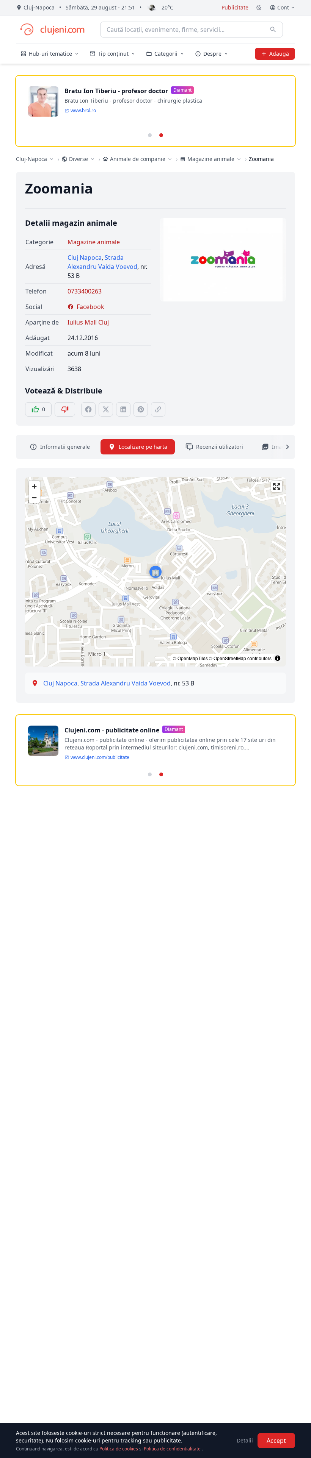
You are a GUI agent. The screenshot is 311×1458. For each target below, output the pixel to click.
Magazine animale (94, 242)
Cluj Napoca (85, 257)
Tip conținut (113, 53)
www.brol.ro (83, 111)
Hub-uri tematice (50, 53)
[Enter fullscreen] (276, 486)
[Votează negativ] (65, 409)
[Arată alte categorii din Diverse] (92, 159)
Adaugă (279, 53)
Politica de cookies (119, 1449)
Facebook (90, 307)
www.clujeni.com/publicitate (100, 757)
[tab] (150, 135)
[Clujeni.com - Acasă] (52, 29)
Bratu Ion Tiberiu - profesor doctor (116, 91)
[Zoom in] (34, 486)
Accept (276, 1440)
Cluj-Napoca (31, 158)
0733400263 (85, 291)
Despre (212, 53)
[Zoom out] (34, 497)
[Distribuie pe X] (106, 409)
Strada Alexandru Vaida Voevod (125, 683)
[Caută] (273, 29)
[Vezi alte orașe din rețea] (51, 159)
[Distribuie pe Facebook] (88, 409)
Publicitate (234, 7)
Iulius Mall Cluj (88, 322)
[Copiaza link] (158, 409)
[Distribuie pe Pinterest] (141, 409)
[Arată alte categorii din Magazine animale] (239, 159)
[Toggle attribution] (277, 658)
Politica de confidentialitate (173, 1449)
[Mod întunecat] (259, 7)
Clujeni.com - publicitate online (111, 730)
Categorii (165, 53)
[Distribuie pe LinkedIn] (123, 409)
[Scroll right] (283, 447)
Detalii (245, 1440)
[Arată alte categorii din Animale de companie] (170, 159)
